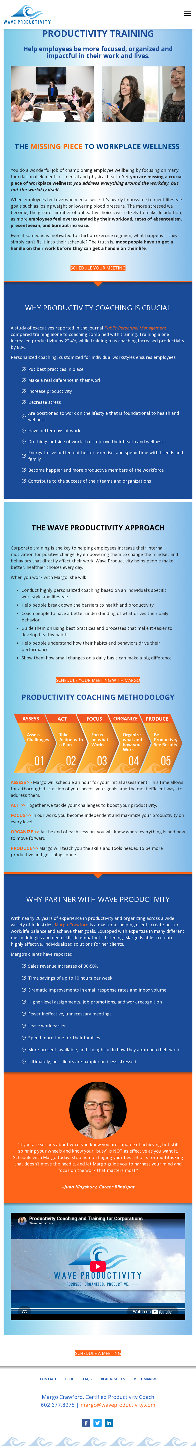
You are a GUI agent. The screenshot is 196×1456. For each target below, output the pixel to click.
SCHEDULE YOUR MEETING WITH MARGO (98, 680)
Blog (69, 1379)
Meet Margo (144, 1379)
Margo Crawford (71, 925)
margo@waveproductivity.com (118, 1404)
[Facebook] (86, 1423)
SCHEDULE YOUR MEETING (98, 268)
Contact (48, 1379)
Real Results (113, 1379)
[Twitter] (97, 1423)
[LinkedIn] (109, 1423)
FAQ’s (87, 1379)
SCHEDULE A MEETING (98, 1353)
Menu (188, 13)
